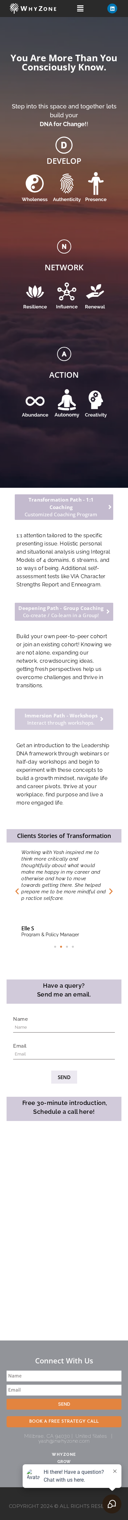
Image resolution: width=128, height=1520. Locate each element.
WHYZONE (64, 1454)
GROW (64, 1461)
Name (20, 1019)
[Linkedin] (112, 8)
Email (20, 1046)
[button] (80, 8)
